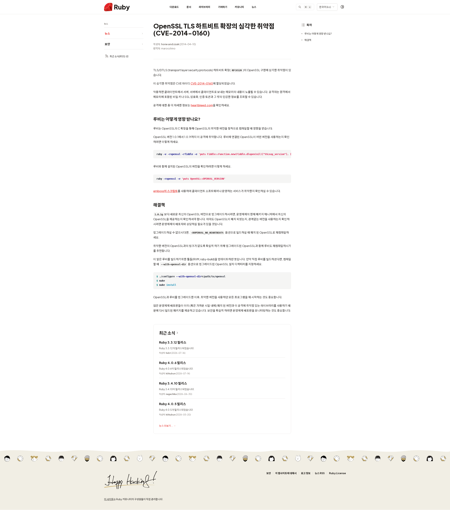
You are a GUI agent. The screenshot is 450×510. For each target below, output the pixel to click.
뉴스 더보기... (166, 425)
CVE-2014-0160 (202, 83)
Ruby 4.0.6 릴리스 (172, 363)
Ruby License (337, 473)
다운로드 (174, 6)
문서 (189, 6)
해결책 (307, 39)
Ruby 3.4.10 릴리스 (173, 383)
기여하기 (222, 6)
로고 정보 (305, 473)
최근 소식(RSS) (117, 56)
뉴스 (254, 6)
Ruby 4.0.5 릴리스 (172, 404)
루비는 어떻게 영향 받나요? (318, 33)
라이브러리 (204, 6)
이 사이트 (109, 499)
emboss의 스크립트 (165, 191)
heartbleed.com (202, 105)
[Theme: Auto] (342, 7)
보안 (268, 473)
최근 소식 (167, 332)
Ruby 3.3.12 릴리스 (172, 342)
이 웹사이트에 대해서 (286, 473)
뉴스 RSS (320, 473)
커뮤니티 (239, 6)
